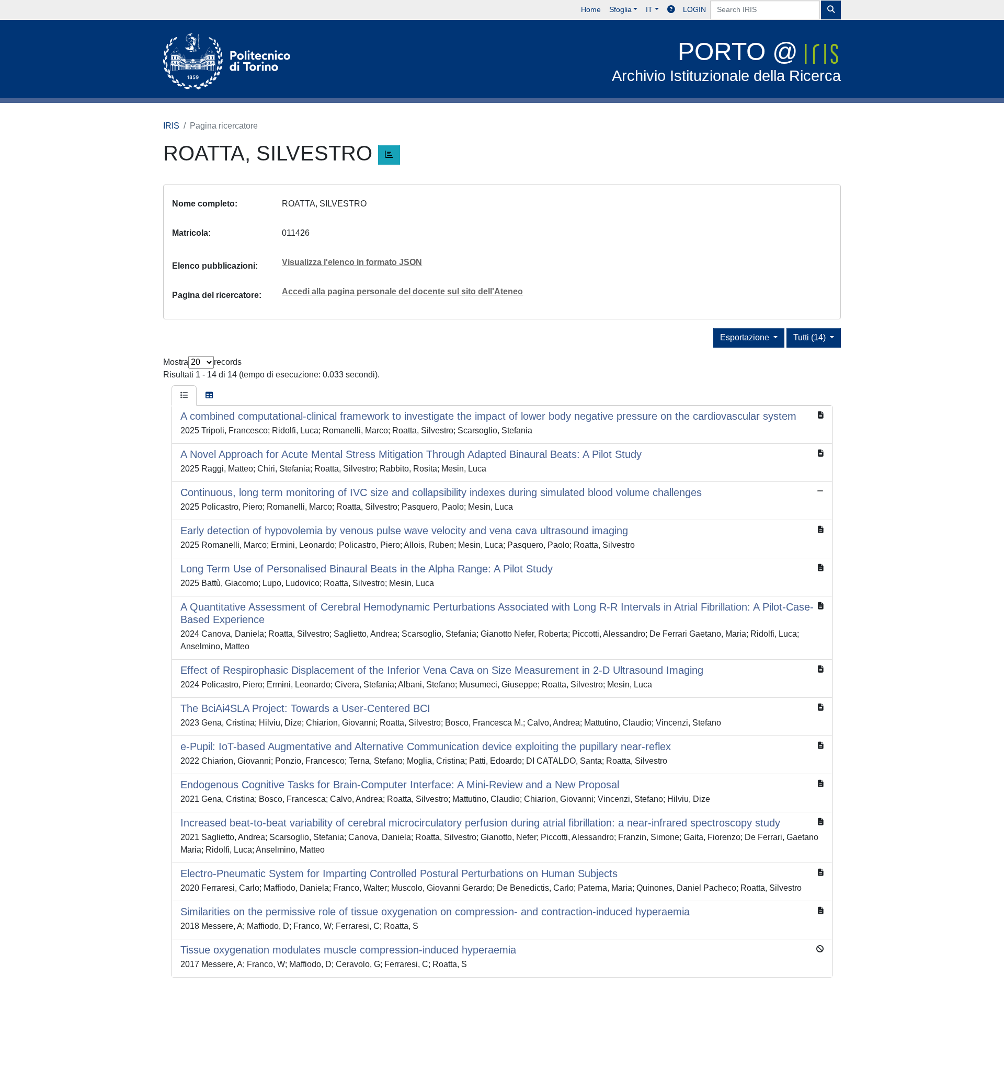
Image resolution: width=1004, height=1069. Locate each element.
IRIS (171, 125)
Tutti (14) (810, 337)
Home (591, 9)
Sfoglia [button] (620, 9)
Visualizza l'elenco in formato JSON (352, 262)
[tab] (184, 395)
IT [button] (649, 9)
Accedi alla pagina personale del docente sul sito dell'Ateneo (402, 291)
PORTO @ (726, 61)
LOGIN (694, 9)
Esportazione (745, 337)
